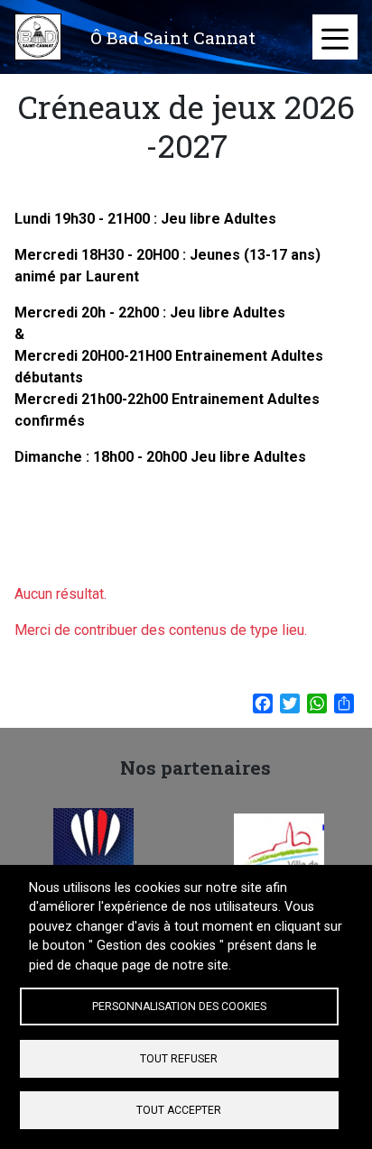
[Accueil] (37, 37)
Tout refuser (179, 1058)
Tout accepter (178, 1110)
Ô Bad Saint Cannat (173, 37)
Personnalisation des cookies (179, 1006)
